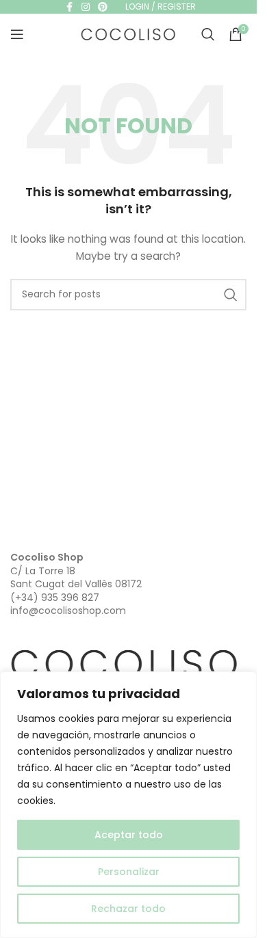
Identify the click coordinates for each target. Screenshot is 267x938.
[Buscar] (208, 34)
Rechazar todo (128, 908)
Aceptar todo (128, 835)
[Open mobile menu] (17, 34)
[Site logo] (129, 33)
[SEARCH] (230, 294)
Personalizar (129, 872)
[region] (128, 804)
